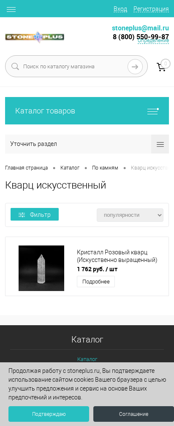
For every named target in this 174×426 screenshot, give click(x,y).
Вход (120, 8)
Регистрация (151, 8)
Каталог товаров (45, 110)
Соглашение (133, 414)
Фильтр (40, 214)
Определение (153, 40)
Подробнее (96, 281)
